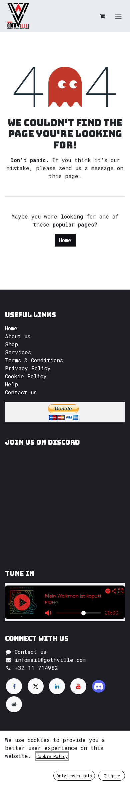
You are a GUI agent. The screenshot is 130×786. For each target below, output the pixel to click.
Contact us (21, 392)
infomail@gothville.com (50, 659)
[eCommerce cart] (102, 16)
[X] (36, 686)
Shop (11, 344)
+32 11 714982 (36, 667)
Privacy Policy (28, 368)
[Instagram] (98, 686)
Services (18, 352)
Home (65, 240)
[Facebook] (14, 686)
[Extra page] (14, 704)
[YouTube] (78, 686)
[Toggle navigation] (118, 16)
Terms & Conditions (34, 360)
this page (63, 175)
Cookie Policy (26, 376)
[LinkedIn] (57, 686)
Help (11, 384)
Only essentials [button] (74, 775)
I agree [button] (112, 775)
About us (17, 336)
